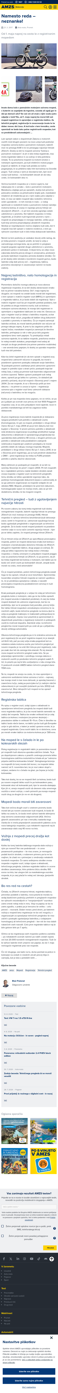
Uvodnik (7, 1271)
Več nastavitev (29, 1387)
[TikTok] (39, 1259)
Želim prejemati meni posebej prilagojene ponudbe (28, 1237)
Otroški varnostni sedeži (14, 1296)
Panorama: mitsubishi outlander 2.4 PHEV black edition (27, 1054)
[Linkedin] (18, 1259)
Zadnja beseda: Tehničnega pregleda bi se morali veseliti (28, 1075)
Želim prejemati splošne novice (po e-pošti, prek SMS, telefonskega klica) (28, 1228)
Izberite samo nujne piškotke (29, 1380)
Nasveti (7, 1320)
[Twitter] (11, 1259)
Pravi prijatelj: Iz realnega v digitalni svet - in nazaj (28, 1093)
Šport (6, 1280)
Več (5, 1025)
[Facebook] (4, 1259)
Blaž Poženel (18, 980)
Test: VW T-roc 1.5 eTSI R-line (18, 1018)
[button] (7, 90)
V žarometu (7, 1266)
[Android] (45, 1259)
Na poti (7, 1323)
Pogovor (7, 1277)
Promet (7, 1317)
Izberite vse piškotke (29, 1371)
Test (3, 1288)
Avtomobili (7, 1332)
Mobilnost (6, 1313)
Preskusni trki (9, 1302)
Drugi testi (8, 1304)
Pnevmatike (9, 1292)
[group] (29, 89)
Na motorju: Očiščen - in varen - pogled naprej (26, 1035)
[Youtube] (31, 1259)
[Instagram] (25, 1259)
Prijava (50, 1248)
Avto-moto (8, 1274)
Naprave (7, 1298)
